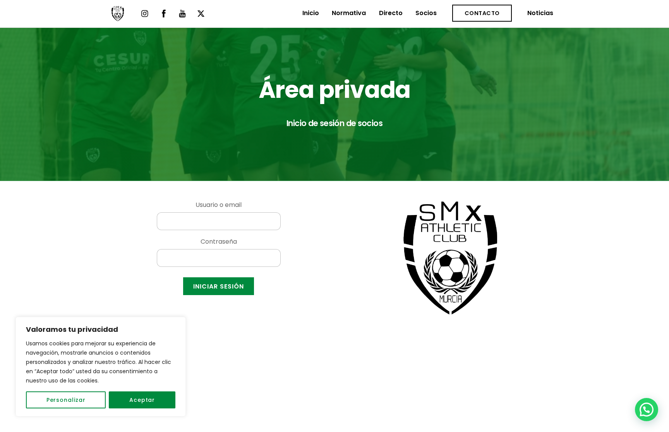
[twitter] (201, 13)
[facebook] (164, 13)
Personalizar (66, 400)
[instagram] (145, 13)
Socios (426, 13)
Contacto (482, 13)
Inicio (310, 13)
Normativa (349, 13)
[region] (100, 367)
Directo (391, 13)
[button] (646, 409)
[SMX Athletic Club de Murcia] (117, 17)
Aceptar (142, 400)
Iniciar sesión (218, 286)
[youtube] (182, 13)
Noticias (540, 13)
